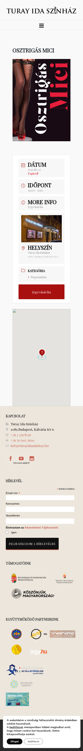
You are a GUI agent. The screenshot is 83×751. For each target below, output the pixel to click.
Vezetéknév (13, 515)
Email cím (13, 493)
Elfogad (15, 741)
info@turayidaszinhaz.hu (30, 445)
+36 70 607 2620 (22, 440)
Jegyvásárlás (35, 207)
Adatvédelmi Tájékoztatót (41, 527)
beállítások (16, 727)
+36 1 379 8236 (21, 435)
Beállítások (33, 741)
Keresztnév (12, 503)
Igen (14, 532)
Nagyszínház (39, 277)
